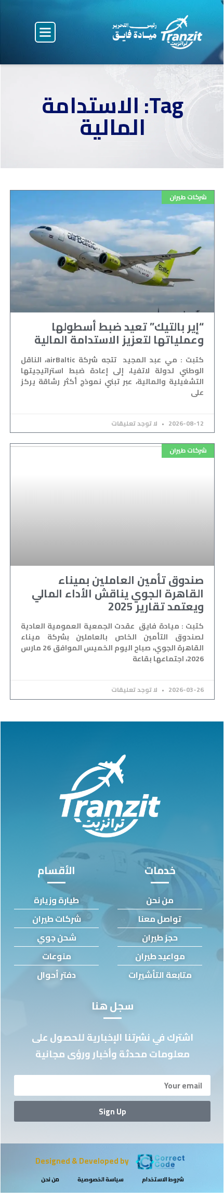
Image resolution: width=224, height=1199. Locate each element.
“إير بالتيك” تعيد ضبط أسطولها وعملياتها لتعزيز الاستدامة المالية (119, 333)
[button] (45, 32)
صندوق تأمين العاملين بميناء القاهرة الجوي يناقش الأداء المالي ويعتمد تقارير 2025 (118, 593)
